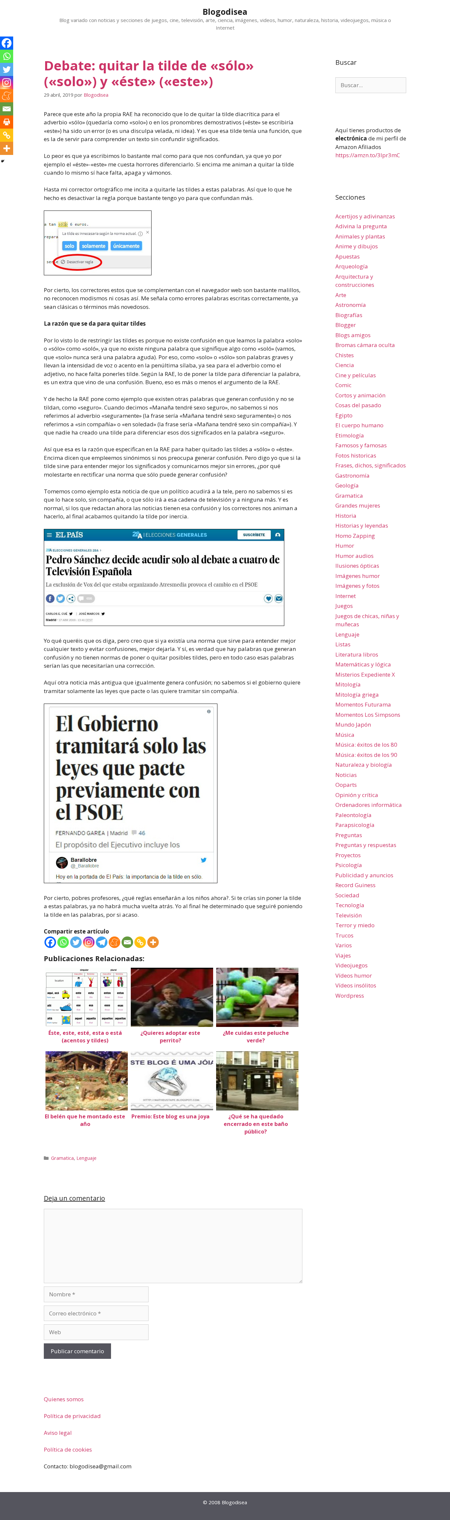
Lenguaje (86, 1158)
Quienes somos (64, 1399)
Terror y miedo (355, 925)
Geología (347, 485)
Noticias (346, 775)
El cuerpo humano (359, 425)
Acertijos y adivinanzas (365, 216)
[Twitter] (76, 942)
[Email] (127, 942)
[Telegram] (101, 942)
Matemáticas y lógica (363, 664)
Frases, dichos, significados (370, 465)
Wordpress (349, 995)
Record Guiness (355, 885)
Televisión (348, 915)
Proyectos (348, 855)
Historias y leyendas (361, 525)
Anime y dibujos (356, 246)
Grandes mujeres (357, 505)
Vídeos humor (353, 975)
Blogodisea (225, 11)
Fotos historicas (355, 455)
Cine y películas (355, 375)
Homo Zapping (355, 535)
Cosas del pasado (358, 405)
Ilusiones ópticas (357, 565)
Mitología (348, 684)
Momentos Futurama (363, 704)
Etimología (349, 435)
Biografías (348, 315)
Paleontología (353, 815)
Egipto (343, 415)
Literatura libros (356, 654)
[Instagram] (89, 942)
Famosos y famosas (361, 445)
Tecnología (349, 905)
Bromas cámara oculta (365, 345)
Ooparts (346, 784)
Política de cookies (68, 1449)
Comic (343, 385)
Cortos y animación (360, 395)
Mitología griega (357, 694)
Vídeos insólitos (355, 985)
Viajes (343, 955)
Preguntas (348, 835)
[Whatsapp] (63, 942)
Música (344, 734)
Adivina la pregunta (361, 226)
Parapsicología (355, 825)
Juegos (344, 606)
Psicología (348, 865)
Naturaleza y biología (363, 764)
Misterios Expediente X (365, 674)
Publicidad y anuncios (364, 875)
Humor (344, 545)
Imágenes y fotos (357, 585)
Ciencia (344, 365)
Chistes (344, 355)
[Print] (6, 122)
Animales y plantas (360, 236)
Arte (340, 295)
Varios (343, 945)
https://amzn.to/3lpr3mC (367, 155)
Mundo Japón (353, 724)
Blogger (345, 325)
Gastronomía (352, 475)
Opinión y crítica (356, 795)
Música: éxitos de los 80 (366, 744)
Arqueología (351, 266)
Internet (345, 596)
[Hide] (2, 161)
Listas (343, 644)
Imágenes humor (357, 576)
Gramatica (62, 1158)
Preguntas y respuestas (365, 845)
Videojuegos (351, 965)
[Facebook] (50, 942)
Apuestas (347, 256)
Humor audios (354, 556)
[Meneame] (114, 942)
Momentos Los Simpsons (367, 714)
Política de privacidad (72, 1416)
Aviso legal (58, 1432)
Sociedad (347, 895)
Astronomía (350, 305)
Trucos (344, 935)
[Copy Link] (140, 942)
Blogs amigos (353, 335)
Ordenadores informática (368, 805)
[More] (153, 942)
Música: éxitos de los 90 (366, 755)
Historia (345, 515)
